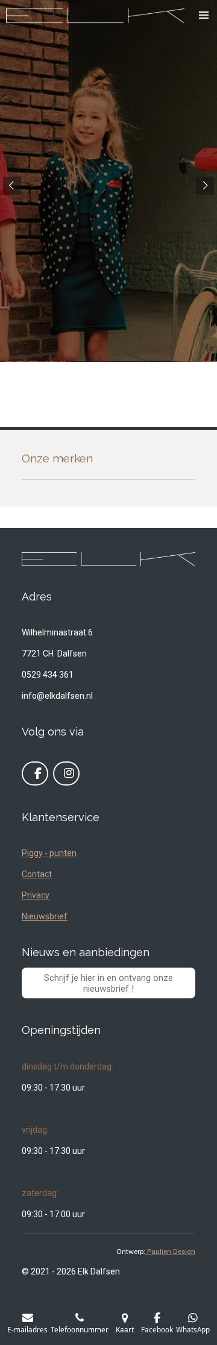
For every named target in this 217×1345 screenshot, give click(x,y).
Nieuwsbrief (45, 916)
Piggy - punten (49, 853)
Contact (37, 874)
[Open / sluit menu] (203, 15)
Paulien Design (170, 1251)
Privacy (35, 895)
